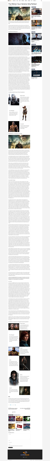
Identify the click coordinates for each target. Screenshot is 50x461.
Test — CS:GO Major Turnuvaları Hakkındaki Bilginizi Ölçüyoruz (36, 53)
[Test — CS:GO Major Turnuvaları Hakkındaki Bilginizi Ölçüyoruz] (36, 48)
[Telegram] (10, 405)
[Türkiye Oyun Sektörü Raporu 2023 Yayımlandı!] (11, 418)
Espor (19, 0)
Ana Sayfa (14, 0)
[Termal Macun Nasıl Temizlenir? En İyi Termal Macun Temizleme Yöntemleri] (36, 23)
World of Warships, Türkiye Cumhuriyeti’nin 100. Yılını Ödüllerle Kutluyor (19, 430)
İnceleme (29, 0)
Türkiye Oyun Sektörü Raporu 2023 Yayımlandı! (11, 422)
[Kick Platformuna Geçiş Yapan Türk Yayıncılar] (26, 418)
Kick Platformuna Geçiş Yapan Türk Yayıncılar (26, 422)
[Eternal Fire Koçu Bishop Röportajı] (36, 36)
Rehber (26, 0)
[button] (41, 0)
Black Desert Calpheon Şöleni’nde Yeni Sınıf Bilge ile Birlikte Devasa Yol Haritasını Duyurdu (11, 430)
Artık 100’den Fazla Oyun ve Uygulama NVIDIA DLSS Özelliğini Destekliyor (13, 408)
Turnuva (34, 0)
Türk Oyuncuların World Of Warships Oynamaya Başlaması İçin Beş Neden (26, 430)
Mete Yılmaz (10, 5)
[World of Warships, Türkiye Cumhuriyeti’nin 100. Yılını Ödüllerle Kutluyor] (19, 426)
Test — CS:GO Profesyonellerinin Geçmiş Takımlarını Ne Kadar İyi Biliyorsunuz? (35, 65)
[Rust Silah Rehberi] (36, 73)
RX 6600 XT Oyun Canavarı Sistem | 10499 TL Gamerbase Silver (36, 16)
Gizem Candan (32, 78)
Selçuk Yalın (32, 54)
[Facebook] (13, 405)
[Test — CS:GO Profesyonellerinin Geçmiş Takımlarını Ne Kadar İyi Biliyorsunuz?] (36, 59)
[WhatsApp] (9, 405)
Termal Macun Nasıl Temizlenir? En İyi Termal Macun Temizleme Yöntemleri (36, 28)
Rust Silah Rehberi (34, 77)
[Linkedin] (15, 405)
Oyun (17, 0)
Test (31, 0)
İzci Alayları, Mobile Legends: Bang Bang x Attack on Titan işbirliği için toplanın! (19, 422)
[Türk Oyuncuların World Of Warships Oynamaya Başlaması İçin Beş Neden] (26, 426)
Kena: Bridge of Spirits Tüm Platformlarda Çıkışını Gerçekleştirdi (25, 408)
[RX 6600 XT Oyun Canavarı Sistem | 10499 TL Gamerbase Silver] (36, 11)
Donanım (22, 0)
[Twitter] (12, 405)
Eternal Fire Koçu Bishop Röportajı (35, 41)
